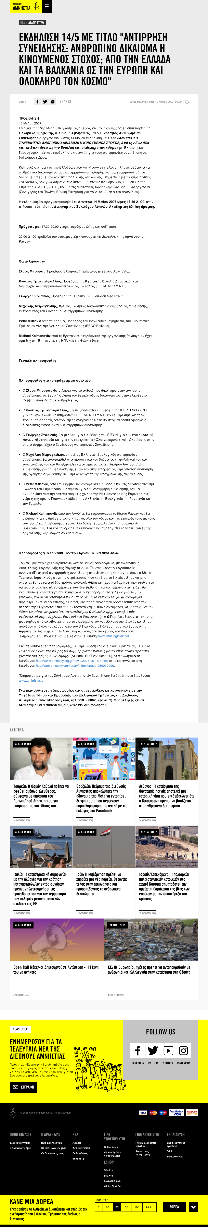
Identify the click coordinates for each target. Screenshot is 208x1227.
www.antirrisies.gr (31, 680)
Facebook (37, 101)
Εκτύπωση (187, 102)
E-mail (52, 101)
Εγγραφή (27, 1087)
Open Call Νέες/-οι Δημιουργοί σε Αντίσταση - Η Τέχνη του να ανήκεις (57, 959)
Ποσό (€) (101, 1200)
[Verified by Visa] (176, 1115)
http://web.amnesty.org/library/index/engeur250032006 (75, 665)
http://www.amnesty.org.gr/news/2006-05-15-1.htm (72, 660)
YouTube (168, 1063)
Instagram (183, 1063)
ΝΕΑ (22, 22)
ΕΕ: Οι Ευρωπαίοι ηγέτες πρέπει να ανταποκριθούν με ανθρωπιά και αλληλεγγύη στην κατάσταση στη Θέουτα (151, 959)
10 (107, 1207)
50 (126, 1207)
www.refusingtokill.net (113, 636)
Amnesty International (26, 6)
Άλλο (149, 1207)
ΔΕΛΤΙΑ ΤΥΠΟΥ (36, 22)
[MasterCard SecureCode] (192, 1115)
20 (117, 1207)
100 (136, 1207)
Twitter (45, 101)
